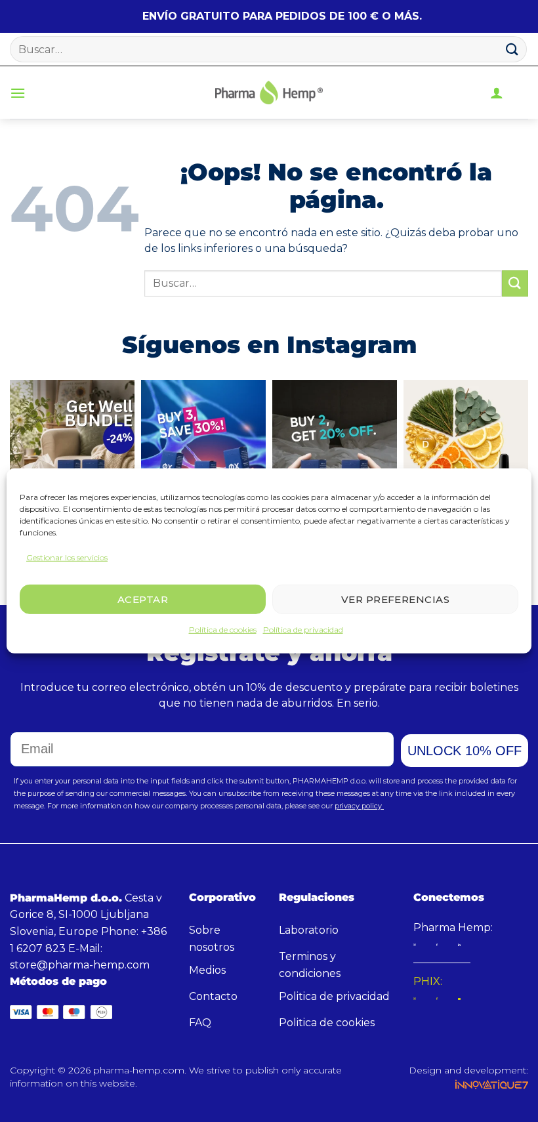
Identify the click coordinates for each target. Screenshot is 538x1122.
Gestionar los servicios (67, 557)
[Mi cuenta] (496, 92)
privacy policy (359, 805)
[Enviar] (512, 49)
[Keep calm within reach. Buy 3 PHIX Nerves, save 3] (203, 463)
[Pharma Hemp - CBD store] (269, 92)
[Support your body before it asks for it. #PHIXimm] (466, 463)
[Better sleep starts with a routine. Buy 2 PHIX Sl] (334, 463)
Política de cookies (223, 629)
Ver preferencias (395, 599)
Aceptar (142, 599)
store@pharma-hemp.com (80, 965)
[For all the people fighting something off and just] (72, 463)
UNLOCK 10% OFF (464, 750)
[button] (18, 93)
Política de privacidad (303, 629)
